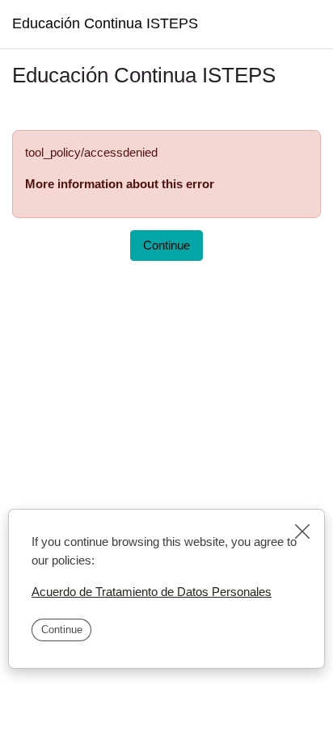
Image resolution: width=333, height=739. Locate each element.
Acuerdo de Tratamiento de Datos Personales (152, 591)
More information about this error (119, 184)
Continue (61, 630)
